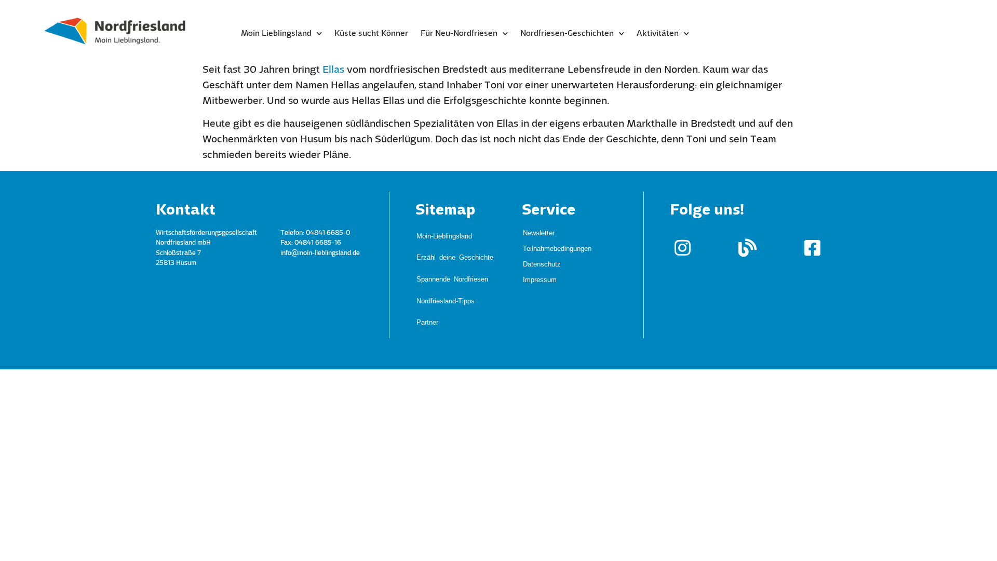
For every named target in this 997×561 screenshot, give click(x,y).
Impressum (540, 279)
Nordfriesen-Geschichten (567, 34)
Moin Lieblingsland (276, 34)
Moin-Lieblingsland (444, 229)
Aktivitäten (658, 34)
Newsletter (539, 232)
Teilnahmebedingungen (557, 248)
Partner (427, 270)
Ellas (333, 70)
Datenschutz (542, 263)
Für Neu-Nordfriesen (459, 34)
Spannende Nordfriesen (452, 250)
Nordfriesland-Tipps (445, 260)
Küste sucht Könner (371, 34)
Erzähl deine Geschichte (454, 239)
